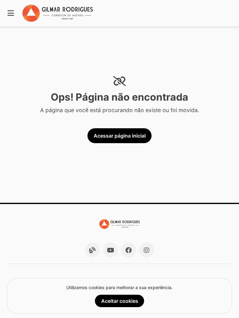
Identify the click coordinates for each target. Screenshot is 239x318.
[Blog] (92, 250)
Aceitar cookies (119, 301)
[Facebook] (128, 250)
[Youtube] (110, 250)
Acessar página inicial (120, 136)
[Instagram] (146, 250)
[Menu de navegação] (10, 13)
